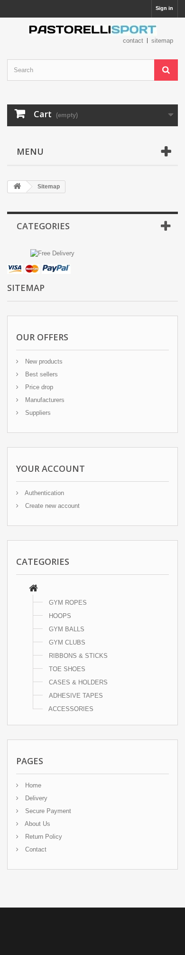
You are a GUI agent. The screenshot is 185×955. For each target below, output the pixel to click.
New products (43, 361)
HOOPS (60, 615)
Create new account (51, 505)
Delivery (35, 798)
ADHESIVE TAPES (76, 695)
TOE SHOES (67, 669)
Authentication (43, 492)
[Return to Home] (17, 187)
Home (32, 785)
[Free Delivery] (52, 252)
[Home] (33, 589)
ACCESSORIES (70, 708)
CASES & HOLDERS (78, 682)
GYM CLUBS (67, 642)
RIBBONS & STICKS (78, 655)
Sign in (164, 8)
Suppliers (37, 412)
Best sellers (40, 374)
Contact (34, 849)
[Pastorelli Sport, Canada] (92, 30)
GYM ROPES (68, 602)
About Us (36, 823)
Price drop (38, 387)
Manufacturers (44, 399)
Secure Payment (47, 811)
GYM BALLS (66, 629)
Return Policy (42, 836)
